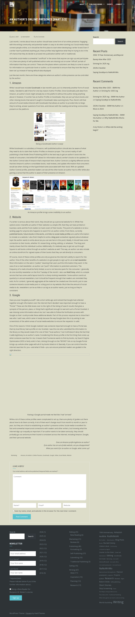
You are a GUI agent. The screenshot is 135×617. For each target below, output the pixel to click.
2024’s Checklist (99, 68)
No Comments (40, 37)
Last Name (14, 569)
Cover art (118, 552)
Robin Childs (104, 581)
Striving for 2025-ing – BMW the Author (109, 97)
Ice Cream (102, 559)
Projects (117, 575)
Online (56, 455)
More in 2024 (98, 109)
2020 (41, 556)
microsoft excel (104, 562)
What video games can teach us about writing (111, 598)
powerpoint (103, 575)
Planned (120, 572)
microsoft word (116, 565)
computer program (104, 549)
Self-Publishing (76, 553)
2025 (41, 536)
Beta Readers (110, 540)
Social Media (62, 455)
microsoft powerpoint (105, 565)
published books (16, 234)
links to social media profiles (59, 234)
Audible (102, 536)
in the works (39, 234)
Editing (72, 532)
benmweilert (26, 37)
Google (52, 455)
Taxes (114, 588)
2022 (41, 548)
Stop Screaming (105, 588)
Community (113, 546)
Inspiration (74, 577)
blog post (55, 237)
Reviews (73, 542)
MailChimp (71, 272)
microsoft (115, 559)
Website (69, 455)
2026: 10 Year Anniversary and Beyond (108, 55)
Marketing (14, 455)
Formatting (74, 549)
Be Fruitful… (102, 540)
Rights (122, 578)
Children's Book (104, 546)
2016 (41, 573)
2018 (41, 565)
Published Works (95, 4)
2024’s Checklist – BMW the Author (107, 106)
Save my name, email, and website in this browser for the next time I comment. (45, 511)
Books (101, 543)
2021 (41, 552)
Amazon (23, 455)
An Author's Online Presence (34, 455)
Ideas (72, 573)
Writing (72, 570)
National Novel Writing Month (107, 572)
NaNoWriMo (105, 568)
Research (74, 585)
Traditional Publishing (79, 561)
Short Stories (105, 585)
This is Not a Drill (103, 595)
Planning (73, 581)
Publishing (73, 546)
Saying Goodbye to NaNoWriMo (105, 72)
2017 (41, 569)
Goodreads (36, 88)
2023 (41, 544)
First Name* (14, 559)
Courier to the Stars (106, 552)
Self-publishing (115, 582)
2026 (41, 532)
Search (96, 37)
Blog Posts (119, 540)
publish (101, 579)
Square (29, 613)
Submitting (74, 557)
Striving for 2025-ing (101, 63)
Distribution (102, 556)
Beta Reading (75, 535)
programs (110, 575)
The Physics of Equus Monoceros (108, 591)
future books (29, 234)
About (82, 4)
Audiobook (113, 536)
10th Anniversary (106, 532)
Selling (72, 566)
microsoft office (114, 562)
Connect (119, 4)
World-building (105, 602)
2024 (41, 540)
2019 (41, 561)
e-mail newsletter (79, 260)
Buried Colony (109, 543)
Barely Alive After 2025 (102, 59)
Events (110, 4)
